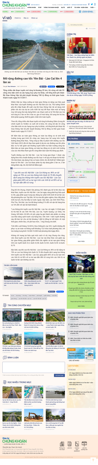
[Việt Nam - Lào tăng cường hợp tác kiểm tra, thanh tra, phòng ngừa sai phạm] (81, 45)
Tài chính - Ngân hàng (81, 7)
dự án (12, 295)
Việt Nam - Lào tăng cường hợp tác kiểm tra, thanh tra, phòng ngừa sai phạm (80, 56)
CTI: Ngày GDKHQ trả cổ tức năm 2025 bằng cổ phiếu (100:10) (80, 374)
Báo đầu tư (67, 4)
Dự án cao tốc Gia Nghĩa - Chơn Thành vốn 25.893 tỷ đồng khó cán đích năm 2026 (11, 425)
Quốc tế (69, 7)
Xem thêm (81, 241)
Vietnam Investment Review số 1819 (76, 354)
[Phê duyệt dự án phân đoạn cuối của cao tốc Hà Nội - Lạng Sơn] (13, 273)
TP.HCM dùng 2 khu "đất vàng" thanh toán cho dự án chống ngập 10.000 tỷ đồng (81, 94)
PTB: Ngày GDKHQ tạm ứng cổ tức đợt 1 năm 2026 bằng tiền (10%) (81, 393)
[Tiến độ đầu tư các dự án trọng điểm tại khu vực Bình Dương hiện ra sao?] (33, 392)
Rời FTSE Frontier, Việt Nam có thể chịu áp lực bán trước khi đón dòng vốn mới (81, 276)
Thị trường (73, 138)
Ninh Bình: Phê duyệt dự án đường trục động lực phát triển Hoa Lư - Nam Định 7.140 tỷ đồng (81, 233)
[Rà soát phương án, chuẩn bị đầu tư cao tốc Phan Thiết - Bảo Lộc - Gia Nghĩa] (12, 315)
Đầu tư (26, 18)
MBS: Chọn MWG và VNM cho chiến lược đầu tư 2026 (80, 339)
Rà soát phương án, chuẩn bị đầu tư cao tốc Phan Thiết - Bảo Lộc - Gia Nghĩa (11, 325)
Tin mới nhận (73, 191)
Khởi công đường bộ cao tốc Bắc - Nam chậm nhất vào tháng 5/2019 (32, 283)
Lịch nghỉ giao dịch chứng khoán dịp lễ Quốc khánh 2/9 (81, 283)
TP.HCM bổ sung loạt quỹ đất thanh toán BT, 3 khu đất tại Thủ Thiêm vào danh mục (33, 348)
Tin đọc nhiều (88, 191)
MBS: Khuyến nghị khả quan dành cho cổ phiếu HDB (81, 318)
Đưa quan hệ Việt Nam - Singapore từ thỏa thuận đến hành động (81, 61)
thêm (92, 7)
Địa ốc (63, 7)
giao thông (14, 298)
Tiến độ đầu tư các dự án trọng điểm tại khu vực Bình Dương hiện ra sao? (33, 402)
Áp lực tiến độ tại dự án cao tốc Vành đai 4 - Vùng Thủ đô (11, 401)
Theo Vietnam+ (12, 86)
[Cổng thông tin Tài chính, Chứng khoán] (14, 5)
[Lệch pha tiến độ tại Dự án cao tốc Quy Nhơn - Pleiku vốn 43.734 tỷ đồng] (33, 415)
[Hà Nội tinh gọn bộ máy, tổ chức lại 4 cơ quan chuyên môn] (81, 112)
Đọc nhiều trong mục (19, 382)
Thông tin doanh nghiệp (51, 7)
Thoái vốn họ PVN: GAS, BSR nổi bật (81, 301)
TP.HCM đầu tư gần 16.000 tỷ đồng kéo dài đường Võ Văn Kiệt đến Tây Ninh (55, 348)
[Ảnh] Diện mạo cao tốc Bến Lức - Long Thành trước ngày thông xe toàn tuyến (55, 325)
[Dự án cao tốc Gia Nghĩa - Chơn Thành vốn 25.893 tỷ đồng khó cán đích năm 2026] (12, 415)
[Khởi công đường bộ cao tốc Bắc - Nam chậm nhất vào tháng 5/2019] (33, 273)
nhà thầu (54, 295)
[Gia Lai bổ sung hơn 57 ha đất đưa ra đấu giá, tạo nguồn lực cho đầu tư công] (55, 415)
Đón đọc (71, 349)
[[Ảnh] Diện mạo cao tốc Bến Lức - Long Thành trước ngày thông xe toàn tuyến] (55, 315)
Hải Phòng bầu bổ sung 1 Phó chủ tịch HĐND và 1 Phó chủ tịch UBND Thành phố (81, 127)
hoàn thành (32, 295)
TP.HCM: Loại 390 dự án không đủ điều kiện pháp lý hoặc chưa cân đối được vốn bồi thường (11, 348)
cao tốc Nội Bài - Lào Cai (25, 298)
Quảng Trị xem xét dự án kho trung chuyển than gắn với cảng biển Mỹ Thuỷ (80, 213)
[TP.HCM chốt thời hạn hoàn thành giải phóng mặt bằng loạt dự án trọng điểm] (55, 392)
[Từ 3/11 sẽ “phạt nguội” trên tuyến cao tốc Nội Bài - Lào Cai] (54, 273)
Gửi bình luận (59, 375)
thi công (25, 295)
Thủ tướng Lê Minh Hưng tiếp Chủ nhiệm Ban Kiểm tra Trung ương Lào (81, 66)
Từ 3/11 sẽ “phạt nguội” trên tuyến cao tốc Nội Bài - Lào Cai (54, 282)
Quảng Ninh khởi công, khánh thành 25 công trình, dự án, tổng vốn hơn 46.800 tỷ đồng (33, 325)
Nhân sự (34, 18)
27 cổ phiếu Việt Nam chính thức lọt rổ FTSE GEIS (81, 297)
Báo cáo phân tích (76, 313)
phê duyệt (39, 295)
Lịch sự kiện (73, 366)
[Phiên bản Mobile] (94, 4)
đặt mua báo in (35, 4)
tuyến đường (47, 295)
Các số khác (74, 360)
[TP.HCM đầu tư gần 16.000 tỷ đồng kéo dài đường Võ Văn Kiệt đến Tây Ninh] (55, 338)
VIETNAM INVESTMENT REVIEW (79, 4)
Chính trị (18, 18)
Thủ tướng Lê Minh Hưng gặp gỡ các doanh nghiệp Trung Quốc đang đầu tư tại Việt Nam (80, 223)
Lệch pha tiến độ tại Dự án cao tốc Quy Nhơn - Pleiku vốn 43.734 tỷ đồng (33, 425)
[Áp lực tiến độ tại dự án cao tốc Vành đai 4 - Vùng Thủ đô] (12, 392)
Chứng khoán (31, 7)
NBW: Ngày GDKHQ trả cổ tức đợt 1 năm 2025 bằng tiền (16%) (81, 383)
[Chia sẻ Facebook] (88, 4)
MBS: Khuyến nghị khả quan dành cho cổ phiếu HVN (81, 325)
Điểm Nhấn (81, 252)
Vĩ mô (39, 7)
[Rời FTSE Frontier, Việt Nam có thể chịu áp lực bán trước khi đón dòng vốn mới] (81, 264)
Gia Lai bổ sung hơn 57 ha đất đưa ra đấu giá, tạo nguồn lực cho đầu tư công (55, 425)
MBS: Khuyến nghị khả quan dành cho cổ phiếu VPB (81, 332)
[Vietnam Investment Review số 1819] (89, 355)
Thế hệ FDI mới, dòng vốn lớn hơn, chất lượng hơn (80, 197)
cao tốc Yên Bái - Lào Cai (39, 298)
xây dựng (18, 295)
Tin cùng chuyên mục (19, 305)
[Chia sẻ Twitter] (91, 4)
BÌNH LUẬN (13, 357)
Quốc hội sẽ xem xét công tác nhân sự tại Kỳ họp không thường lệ (82, 132)
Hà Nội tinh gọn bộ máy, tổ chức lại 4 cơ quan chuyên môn (80, 122)
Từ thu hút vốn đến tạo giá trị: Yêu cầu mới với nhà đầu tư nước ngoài (81, 205)
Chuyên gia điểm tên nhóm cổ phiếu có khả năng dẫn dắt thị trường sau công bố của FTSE (81, 290)
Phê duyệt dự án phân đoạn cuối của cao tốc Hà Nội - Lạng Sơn (13, 283)
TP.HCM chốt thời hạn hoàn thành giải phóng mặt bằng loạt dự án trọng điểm (55, 402)
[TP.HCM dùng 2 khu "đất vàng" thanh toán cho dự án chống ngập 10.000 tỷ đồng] (81, 83)
